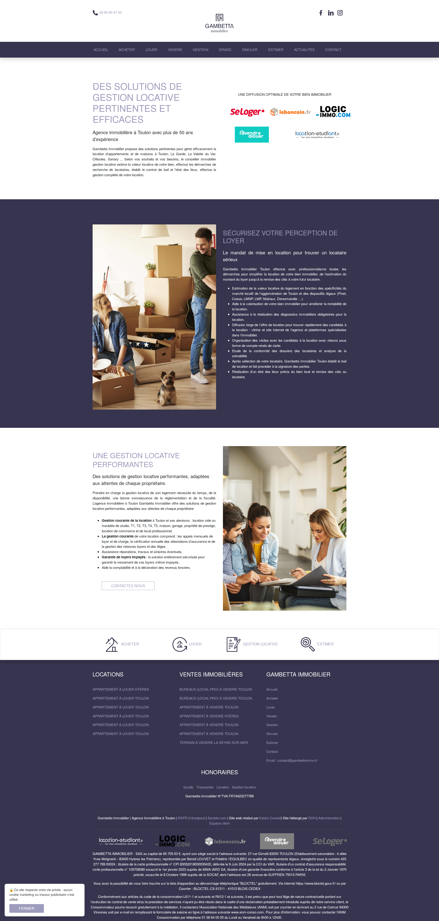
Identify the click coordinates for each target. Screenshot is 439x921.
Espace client (219, 823)
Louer (195, 644)
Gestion (272, 724)
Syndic (188, 787)
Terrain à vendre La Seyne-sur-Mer (213, 742)
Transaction (205, 787)
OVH (312, 817)
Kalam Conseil (270, 817)
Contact (272, 751)
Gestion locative (260, 644)
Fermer (27, 908)
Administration (329, 817)
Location (223, 787)
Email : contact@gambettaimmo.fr (291, 760)
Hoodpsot (197, 817)
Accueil (271, 689)
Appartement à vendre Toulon (208, 707)
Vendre (271, 715)
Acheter (129, 644)
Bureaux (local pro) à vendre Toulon (215, 689)
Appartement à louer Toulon (121, 698)
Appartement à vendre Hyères (209, 715)
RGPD (183, 817)
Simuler (272, 733)
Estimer (325, 644)
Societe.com (217, 817)
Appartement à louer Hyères (121, 689)
